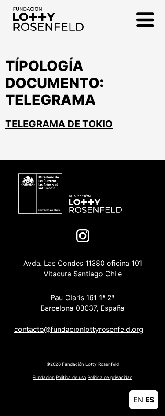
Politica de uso (71, 377)
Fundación (44, 377)
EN (138, 399)
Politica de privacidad (110, 377)
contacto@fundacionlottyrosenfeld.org (78, 329)
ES (149, 399)
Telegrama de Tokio (59, 124)
